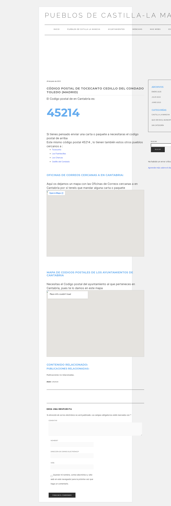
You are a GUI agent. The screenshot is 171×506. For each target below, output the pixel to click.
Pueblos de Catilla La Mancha (83, 29)
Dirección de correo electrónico (65, 452)
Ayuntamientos (116, 29)
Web (52, 463)
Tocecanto (56, 149)
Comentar (53, 420)
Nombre (54, 440)
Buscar (154, 141)
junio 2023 (156, 102)
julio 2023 (156, 97)
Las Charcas (57, 157)
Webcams (137, 29)
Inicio (57, 29)
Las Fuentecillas (59, 153)
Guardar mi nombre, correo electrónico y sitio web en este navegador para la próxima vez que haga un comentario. (72, 479)
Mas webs (155, 29)
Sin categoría (158, 125)
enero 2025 (156, 92)
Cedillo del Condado (61, 161)
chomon (55, 382)
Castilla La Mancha (161, 115)
